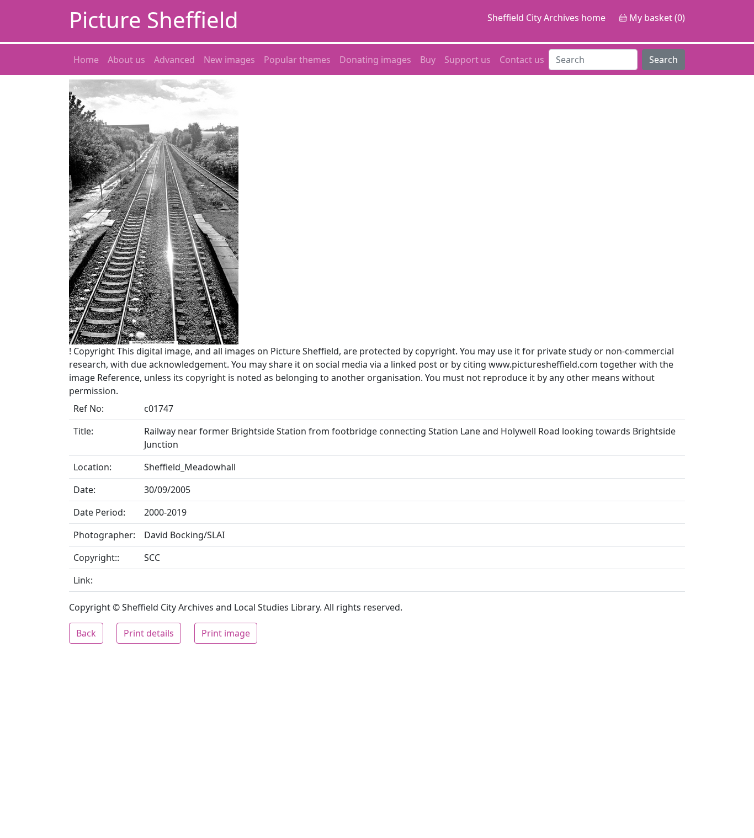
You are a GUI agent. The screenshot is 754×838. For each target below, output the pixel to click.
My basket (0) (656, 18)
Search (663, 60)
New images (229, 60)
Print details (149, 633)
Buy (428, 60)
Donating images (375, 60)
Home (86, 60)
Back (86, 633)
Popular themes (297, 60)
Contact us (522, 60)
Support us (467, 60)
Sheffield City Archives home (546, 18)
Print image (225, 633)
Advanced (174, 60)
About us (126, 60)
